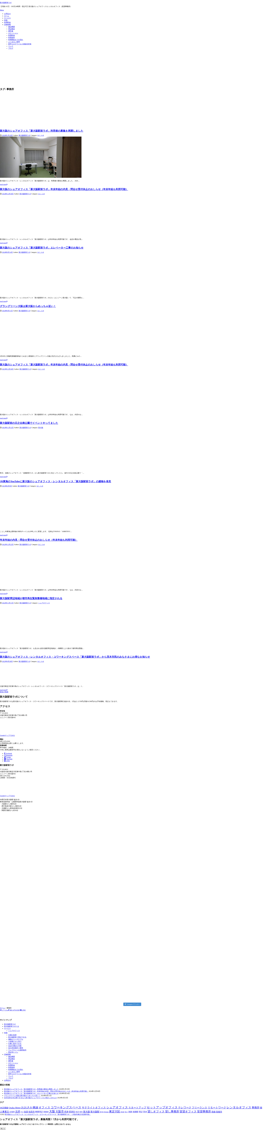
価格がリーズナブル (15, 1039)
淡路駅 (135, 1112)
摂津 (66, 1112)
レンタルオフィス (239, 1107)
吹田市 (32, 1112)
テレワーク (184, 1107)
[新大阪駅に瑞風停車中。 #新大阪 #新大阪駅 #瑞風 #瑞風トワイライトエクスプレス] (99, 982)
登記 (141, 1112)
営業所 (46, 1112)
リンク (10, 46)
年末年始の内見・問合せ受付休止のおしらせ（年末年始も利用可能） (39, 539)
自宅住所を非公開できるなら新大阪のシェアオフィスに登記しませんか (30, 1098)
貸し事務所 (172, 1111)
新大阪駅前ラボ (6, 2)
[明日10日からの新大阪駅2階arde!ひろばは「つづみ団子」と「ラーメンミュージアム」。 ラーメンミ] (99, 832)
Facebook (8, 753)
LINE (8, 761)
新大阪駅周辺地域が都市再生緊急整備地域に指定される (31, 598)
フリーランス (199, 1107)
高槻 (213, 1112)
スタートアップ (137, 1107)
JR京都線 (4, 1108)
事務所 (255, 1107)
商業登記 (39, 1112)
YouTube (9, 759)
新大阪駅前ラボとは (11, 1026)
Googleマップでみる (7, 735)
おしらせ (40, 135)
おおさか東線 (29, 1107)
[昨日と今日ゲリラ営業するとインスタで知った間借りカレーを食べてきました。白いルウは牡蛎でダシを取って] (165, 832)
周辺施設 (11, 29)
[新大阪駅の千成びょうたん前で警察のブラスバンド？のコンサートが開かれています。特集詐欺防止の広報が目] (32, 982)
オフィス (44, 1107)
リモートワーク (217, 1107)
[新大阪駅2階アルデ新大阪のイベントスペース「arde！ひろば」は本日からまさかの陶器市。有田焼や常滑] (165, 982)
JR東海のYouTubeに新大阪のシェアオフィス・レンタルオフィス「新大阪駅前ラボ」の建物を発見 (55, 481)
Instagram (9, 755)
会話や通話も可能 (14, 1046)
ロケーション (13, 33)
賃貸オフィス (188, 1111)
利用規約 (11, 37)
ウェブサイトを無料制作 (17, 1050)
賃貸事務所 (204, 1111)
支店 (77, 1112)
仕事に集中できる (14, 1043)
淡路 (130, 1112)
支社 (81, 1112)
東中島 (102, 1112)
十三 (22, 1112)
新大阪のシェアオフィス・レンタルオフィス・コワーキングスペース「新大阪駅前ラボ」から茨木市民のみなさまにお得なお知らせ (75, 656)
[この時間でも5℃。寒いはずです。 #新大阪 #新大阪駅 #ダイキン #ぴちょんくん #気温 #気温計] (165, 945)
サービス (7, 18)
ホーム (6, 16)
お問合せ (7, 14)
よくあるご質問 (14, 42)
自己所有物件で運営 (15, 1048)
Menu (2, 10)
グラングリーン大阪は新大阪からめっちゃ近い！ (28, 306)
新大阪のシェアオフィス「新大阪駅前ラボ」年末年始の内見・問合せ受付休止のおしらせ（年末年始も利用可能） (64, 189)
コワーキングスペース (66, 1107)
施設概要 (11, 27)
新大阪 (40, 427)
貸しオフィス (156, 1111)
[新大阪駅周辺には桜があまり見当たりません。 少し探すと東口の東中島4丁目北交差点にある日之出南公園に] (165, 870)
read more (3, 184)
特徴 (5, 20)
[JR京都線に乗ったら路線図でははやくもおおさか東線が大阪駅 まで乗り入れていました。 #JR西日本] (32, 907)
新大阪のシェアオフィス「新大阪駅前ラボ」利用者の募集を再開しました (41, 130)
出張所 (12, 1112)
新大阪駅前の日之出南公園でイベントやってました (29, 423)
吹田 (26, 1112)
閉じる (3, 1128)
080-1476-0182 (14, 1010)
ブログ (10, 48)
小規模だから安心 (14, 1041)
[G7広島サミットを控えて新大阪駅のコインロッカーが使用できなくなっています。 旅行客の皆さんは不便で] (32, 832)
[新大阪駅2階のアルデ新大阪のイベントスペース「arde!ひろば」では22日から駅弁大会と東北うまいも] (99, 907)
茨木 (145, 1112)
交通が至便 (12, 1035)
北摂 (17, 1111)
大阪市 (59, 1111)
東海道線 (106, 1112)
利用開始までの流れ (15, 40)
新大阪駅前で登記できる (17, 1037)
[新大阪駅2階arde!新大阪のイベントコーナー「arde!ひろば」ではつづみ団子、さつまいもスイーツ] (165, 907)
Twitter (8, 757)
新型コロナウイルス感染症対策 (19, 44)
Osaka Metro (15, 1107)
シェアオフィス (44, 603)
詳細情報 (7, 24)
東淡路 (122, 1112)
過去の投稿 (4, 692)
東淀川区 (114, 1111)
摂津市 (72, 1112)
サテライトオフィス (94, 1107)
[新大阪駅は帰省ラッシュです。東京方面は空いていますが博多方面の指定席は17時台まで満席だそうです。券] (32, 945)
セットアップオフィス (162, 1107)
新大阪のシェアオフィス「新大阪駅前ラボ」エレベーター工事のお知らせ (42, 247)
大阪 (52, 1111)
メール (4, 1010)
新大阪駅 (95, 1111)
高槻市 (219, 1112)
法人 (126, 1112)
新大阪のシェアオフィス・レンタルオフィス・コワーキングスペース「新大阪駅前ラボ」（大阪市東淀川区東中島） (48, 1114)
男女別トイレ (13, 1052)
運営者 (10, 31)
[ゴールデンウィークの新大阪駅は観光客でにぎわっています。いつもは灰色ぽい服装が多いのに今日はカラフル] (32, 870)
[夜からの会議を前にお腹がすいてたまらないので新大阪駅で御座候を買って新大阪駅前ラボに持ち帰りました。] (99, 945)
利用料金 (7, 22)
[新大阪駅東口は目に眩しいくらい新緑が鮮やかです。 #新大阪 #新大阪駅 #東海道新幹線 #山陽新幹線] (99, 870)
